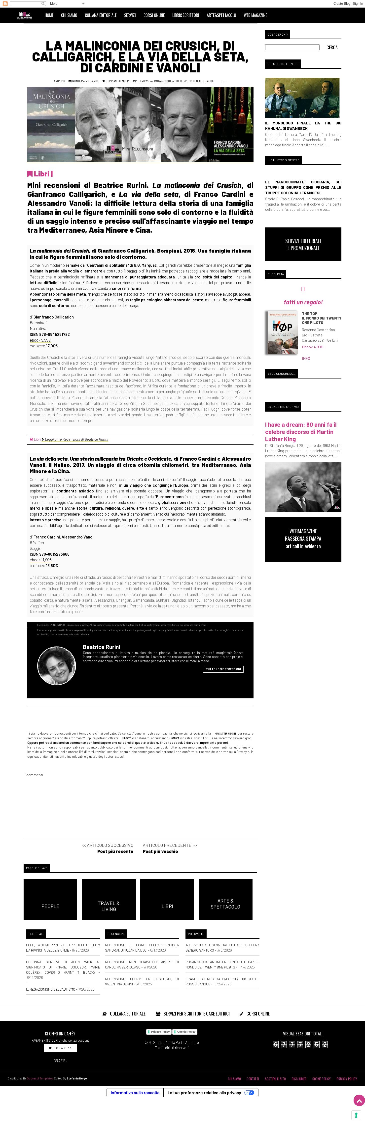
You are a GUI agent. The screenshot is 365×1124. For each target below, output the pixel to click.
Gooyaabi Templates (40, 1078)
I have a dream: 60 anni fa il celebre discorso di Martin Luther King (301, 431)
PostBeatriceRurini (175, 80)
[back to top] (359, 1100)
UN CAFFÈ (126, 738)
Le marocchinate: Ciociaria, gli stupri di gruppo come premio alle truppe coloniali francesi (303, 187)
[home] (26, 15)
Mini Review (140, 80)
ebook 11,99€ (41, 559)
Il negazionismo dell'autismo (50, 989)
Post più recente (115, 851)
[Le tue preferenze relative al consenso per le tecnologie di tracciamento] (356, 1115)
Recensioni (197, 80)
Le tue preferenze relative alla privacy (204, 1092)
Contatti (253, 1078)
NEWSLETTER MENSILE (225, 733)
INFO (306, 358)
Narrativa (155, 80)
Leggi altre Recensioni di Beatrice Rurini (76, 439)
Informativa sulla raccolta (135, 1092)
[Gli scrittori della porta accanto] (58, 668)
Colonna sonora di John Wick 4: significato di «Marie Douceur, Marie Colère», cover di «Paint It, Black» (63, 967)
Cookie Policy (186, 1031)
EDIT (223, 80)
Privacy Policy (160, 1031)
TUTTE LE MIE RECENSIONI (223, 669)
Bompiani (111, 80)
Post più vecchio (160, 851)
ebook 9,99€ (40, 339)
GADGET (175, 738)
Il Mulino (125, 80)
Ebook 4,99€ (313, 346)
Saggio (210, 80)
